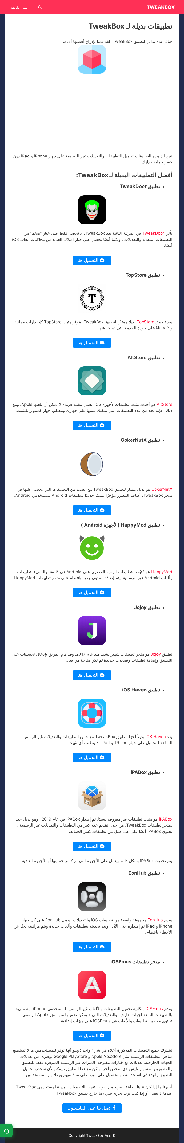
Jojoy (156, 654)
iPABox (165, 819)
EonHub (155, 919)
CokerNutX (161, 489)
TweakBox (161, 7)
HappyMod (161, 571)
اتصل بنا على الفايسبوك (90, 1108)
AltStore (164, 404)
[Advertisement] (92, 113)
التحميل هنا (88, 260)
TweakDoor (153, 233)
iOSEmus (154, 1008)
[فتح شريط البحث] (40, 7)
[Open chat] (6, 1130)
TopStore (145, 322)
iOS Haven (155, 736)
